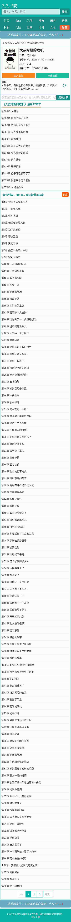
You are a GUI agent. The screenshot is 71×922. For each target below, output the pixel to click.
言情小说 (19, 43)
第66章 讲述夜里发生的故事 (16, 651)
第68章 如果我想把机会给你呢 (17, 664)
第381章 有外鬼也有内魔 (14, 132)
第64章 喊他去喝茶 (11, 637)
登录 (64, 28)
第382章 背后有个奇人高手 (15, 125)
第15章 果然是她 (10, 298)
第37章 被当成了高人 (12, 450)
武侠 (29, 21)
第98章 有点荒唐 (10, 879)
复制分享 (63, 97)
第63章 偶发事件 (10, 630)
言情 (18, 28)
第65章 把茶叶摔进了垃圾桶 (16, 644)
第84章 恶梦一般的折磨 (14, 775)
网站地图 (35, 917)
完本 (53, 28)
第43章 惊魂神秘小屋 (12, 492)
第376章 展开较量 (11, 166)
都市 (41, 21)
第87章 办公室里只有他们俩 (16, 796)
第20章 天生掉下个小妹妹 (15, 333)
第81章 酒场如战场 (11, 754)
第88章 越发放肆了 (11, 803)
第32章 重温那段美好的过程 (16, 416)
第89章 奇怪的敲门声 (12, 810)
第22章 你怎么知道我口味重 (16, 347)
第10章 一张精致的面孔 (14, 264)
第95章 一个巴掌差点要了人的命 (18, 851)
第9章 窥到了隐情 (10, 257)
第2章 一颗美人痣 (10, 208)
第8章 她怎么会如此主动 (14, 250)
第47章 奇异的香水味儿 (14, 519)
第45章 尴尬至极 (10, 506)
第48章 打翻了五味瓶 (12, 526)
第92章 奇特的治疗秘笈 (14, 830)
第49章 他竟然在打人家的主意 (17, 533)
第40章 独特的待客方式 (14, 471)
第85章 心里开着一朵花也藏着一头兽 (21, 782)
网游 (64, 21)
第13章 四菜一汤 (10, 284)
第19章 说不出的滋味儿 (14, 326)
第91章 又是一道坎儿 (12, 823)
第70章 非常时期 (10, 678)
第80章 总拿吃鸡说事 (12, 747)
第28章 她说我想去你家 (14, 388)
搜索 (64, 11)
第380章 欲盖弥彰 (11, 138)
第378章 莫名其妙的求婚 (14, 152)
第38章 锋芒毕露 (10, 457)
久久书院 (9, 5)
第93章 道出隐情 (10, 837)
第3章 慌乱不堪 (9, 215)
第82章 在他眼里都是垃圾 (15, 761)
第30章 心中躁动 (10, 402)
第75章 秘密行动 (10, 713)
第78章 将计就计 (10, 734)
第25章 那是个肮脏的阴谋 (15, 367)
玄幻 (18, 21)
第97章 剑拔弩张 (10, 872)
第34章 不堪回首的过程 (14, 430)
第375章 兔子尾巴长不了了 (15, 173)
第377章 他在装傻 (11, 159)
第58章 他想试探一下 (12, 595)
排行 (41, 28)
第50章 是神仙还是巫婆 (14, 540)
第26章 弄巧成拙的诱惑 (14, 374)
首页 (6, 21)
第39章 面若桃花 (10, 464)
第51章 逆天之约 (10, 547)
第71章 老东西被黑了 (12, 685)
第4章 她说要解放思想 (13, 222)
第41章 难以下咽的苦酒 (14, 478)
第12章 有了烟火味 (11, 278)
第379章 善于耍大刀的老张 (15, 145)
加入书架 (18, 75)
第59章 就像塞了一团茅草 (15, 602)
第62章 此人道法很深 (12, 623)
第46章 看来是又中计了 (14, 512)
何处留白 (31, 55)
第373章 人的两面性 (12, 187)
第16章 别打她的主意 (12, 305)
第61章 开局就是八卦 (12, 616)
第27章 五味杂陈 (10, 381)
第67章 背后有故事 (11, 658)
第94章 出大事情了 (11, 844)
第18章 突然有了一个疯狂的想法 (18, 319)
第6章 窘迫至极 (9, 236)
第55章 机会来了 (10, 575)
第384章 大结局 (40, 68)
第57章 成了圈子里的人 (14, 588)
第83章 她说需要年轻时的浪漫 (17, 768)
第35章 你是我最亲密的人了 (16, 436)
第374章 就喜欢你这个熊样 (15, 180)
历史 (53, 21)
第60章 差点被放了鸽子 (14, 609)
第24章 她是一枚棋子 (12, 360)
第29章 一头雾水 (10, 395)
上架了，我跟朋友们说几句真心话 (19, 865)
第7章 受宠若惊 (9, 243)
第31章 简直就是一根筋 (14, 409)
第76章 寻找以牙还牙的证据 (16, 720)
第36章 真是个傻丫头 (12, 443)
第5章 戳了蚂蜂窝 (10, 229)
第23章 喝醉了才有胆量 (14, 354)
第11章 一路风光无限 (12, 271)
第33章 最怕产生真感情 (14, 423)
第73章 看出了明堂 (11, 699)
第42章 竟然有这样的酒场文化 (17, 485)
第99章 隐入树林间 (11, 886)
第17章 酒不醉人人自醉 (14, 312)
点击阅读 (52, 75)
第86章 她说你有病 (11, 789)
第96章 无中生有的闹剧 (14, 858)
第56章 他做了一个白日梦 (15, 582)
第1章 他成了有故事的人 (14, 202)
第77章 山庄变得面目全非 (15, 727)
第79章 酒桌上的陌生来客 (15, 741)
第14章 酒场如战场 (11, 291)
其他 (29, 28)
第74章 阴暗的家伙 (11, 706)
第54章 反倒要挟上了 (12, 568)
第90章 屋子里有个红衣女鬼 (16, 817)
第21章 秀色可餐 (10, 340)
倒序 (65, 194)
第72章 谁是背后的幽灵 (14, 692)
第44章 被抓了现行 (11, 499)
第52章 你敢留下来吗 (12, 554)
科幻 (6, 28)
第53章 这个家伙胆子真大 (15, 561)
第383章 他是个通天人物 (14, 118)
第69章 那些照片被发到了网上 (17, 671)
